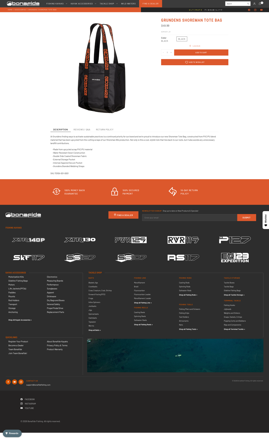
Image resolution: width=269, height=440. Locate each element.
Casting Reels (139, 312)
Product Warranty (55, 349)
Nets (181, 325)
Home (10, 9)
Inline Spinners (94, 302)
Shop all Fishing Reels (142, 324)
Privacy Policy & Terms (57, 345)
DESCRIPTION (60, 129)
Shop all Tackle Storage (233, 295)
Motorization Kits (16, 277)
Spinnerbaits (94, 314)
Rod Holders (13, 300)
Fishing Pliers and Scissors (189, 309)
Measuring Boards (55, 280)
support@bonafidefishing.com (38, 385)
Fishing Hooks (229, 305)
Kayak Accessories (82, 3)
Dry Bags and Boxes (55, 300)
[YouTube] (261, 10)
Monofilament (139, 283)
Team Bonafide (15, 349)
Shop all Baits (94, 330)
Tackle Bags (229, 286)
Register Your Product (18, 341)
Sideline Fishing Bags (18, 280)
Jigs (90, 310)
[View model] (31, 240)
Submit (247, 217)
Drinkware (51, 296)
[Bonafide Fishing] (23, 214)
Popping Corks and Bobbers (235, 321)
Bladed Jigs (93, 283)
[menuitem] (55, 3)
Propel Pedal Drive (55, 308)
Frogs (91, 298)
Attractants (183, 321)
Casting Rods (184, 283)
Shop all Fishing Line (142, 303)
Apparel (50, 292)
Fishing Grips (184, 313)
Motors (11, 284)
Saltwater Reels (140, 320)
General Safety (53, 304)
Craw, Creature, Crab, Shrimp (100, 290)
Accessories (20, 9)
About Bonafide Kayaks (57, 341)
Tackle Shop (107, 3)
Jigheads (227, 309)
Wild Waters (128, 3)
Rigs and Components (232, 325)
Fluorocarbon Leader (142, 294)
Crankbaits (93, 286)
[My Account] (254, 3)
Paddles (12, 292)
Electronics (52, 277)
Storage (12, 308)
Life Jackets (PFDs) (17, 288)
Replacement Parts (55, 312)
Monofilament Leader (142, 298)
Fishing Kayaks (55, 3)
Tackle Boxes (229, 283)
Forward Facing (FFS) (97, 294)
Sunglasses (52, 288)
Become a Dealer (16, 345)
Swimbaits (93, 318)
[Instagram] (255, 10)
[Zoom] (146, 23)
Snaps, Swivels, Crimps (233, 317)
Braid (136, 286)
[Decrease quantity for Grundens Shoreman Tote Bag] (163, 52)
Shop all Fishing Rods (187, 295)
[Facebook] (249, 10)
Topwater (92, 322)
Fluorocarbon (139, 290)
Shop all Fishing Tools (187, 329)
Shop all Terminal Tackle (234, 329)
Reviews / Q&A (82, 129)
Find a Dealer (151, 3)
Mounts (11, 296)
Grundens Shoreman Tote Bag (42, 9)
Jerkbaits (92, 306)
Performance (53, 284)
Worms (91, 326)
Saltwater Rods (185, 290)
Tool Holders (184, 317)
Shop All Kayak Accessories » (20, 320)
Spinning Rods (184, 286)
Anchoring (13, 312)
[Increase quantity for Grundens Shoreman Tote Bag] (171, 52)
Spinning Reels (140, 316)
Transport (12, 304)
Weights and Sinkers (232, 313)
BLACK (181, 39)
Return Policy (104, 129)
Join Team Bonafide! (17, 353)
